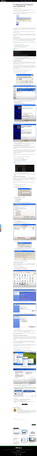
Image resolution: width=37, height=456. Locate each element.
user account (25, 263)
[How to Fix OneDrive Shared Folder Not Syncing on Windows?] (16, 440)
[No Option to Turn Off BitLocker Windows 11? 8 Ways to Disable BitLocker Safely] (32, 431)
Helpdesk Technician (19, 409)
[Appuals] (3, 1)
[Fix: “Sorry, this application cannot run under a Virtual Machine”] (16, 431)
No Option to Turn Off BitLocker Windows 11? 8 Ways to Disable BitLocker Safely (32, 435)
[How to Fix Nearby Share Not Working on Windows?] (32, 439)
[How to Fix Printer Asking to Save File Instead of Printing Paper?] (24, 439)
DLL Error (26, 404)
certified (16, 8)
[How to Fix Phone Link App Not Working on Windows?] (24, 431)
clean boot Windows (18, 177)
